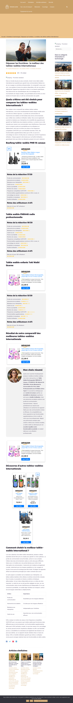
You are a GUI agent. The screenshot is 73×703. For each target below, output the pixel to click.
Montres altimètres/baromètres (38, 671)
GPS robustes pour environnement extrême (14, 682)
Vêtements (37, 7)
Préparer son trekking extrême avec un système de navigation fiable (26, 664)
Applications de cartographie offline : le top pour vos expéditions (62, 93)
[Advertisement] (36, 25)
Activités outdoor (13, 667)
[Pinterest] (13, 641)
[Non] (71, 699)
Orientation (31, 2)
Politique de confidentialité (41, 700)
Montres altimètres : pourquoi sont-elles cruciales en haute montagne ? (37, 664)
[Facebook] (6, 641)
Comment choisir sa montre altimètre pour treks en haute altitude (62, 75)
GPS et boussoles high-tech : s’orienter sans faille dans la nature (13, 664)
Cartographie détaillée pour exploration (12, 677)
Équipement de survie (26, 11)
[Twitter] (10, 641)
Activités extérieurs (41, 2)
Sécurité (51, 2)
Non (31, 700)
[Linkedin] (16, 641)
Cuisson (52, 7)
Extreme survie (14, 7)
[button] (67, 7)
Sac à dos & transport (26, 7)
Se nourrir (23, 2)
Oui (27, 700)
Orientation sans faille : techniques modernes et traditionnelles (61, 111)
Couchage (45, 7)
